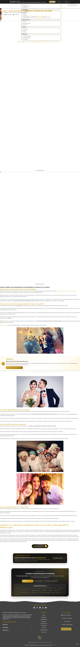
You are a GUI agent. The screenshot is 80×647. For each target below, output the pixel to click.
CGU (37, 642)
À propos (23, 27)
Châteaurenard (35, 592)
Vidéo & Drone (6, 630)
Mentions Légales (32, 642)
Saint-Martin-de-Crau (25, 592)
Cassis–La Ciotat (56, 592)
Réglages (66, 1)
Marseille (25, 588)
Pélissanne (56, 590)
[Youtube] (45, 607)
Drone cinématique (26, 23)
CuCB (40, 642)
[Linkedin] (40, 607)
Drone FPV (25, 24)
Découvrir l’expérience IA (14, 367)
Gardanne (44, 590)
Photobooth (5, 624)
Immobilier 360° (26, 17)
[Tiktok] (42, 607)
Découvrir (25, 4)
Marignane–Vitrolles (25, 590)
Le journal (25, 30)
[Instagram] (37, 607)
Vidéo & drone (38, 581)
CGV (51, 642)
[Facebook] (34, 607)
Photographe (24, 9)
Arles (55, 588)
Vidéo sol (24, 22)
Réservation (24, 34)
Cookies (44, 642)
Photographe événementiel (51, 581)
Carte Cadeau (25, 39)
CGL (48, 642)
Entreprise (25, 14)
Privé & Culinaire (26, 16)
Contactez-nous (4, 325)
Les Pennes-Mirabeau (45, 592)
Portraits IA (25, 7)
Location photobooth (27, 581)
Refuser (59, 1)
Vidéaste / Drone (25, 19)
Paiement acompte (26, 37)
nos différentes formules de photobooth (66, 290)
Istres (40, 588)
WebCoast (53, 645)
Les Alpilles (60, 588)
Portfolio (24, 32)
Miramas (51, 590)
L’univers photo (26, 12)
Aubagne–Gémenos (36, 590)
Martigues (19, 588)
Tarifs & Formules (26, 6)
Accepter (52, 1)
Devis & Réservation (27, 36)
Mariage (24, 13)
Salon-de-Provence (47, 588)
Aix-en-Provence (33, 588)
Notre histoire (25, 29)
